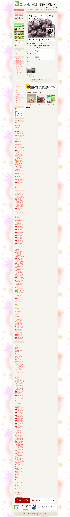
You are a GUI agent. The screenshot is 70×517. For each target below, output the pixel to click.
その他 (17, 105)
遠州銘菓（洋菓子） (18, 76)
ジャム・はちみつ (18, 58)
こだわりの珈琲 (18, 84)
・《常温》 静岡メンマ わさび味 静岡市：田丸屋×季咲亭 (19, 238)
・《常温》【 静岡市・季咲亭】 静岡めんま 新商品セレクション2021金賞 (19, 252)
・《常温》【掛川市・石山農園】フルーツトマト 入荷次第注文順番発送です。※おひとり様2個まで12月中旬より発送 (19, 152)
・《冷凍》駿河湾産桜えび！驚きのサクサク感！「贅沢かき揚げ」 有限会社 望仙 (21, 174)
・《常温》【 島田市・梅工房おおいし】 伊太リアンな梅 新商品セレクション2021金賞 (19, 255)
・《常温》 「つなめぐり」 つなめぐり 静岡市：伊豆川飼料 (19, 272)
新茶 (16, 117)
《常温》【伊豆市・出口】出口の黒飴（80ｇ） (47, 9)
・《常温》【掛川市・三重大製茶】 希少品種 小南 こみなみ (19, 161)
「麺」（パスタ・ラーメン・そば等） (19, 103)
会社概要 (16, 51)
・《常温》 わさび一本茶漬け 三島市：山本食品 (19, 236)
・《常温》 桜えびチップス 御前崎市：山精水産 (19, 259)
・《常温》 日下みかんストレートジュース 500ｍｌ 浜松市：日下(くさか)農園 (19, 261)
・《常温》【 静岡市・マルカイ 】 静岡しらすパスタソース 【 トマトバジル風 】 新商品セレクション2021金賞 (19, 244)
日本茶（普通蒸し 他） (19, 66)
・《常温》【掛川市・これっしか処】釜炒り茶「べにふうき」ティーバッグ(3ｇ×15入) (19, 482)
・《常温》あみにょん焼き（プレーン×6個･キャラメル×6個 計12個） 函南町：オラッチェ (19, 220)
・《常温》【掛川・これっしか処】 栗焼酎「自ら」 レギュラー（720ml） (19, 155)
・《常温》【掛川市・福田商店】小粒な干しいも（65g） (19, 488)
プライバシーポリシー (45, 513)
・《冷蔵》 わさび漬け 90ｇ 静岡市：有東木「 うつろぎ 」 (19, 202)
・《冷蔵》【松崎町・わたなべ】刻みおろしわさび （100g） (19, 158)
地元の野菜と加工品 (18, 62)
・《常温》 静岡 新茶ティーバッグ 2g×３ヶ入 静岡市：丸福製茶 (19, 230)
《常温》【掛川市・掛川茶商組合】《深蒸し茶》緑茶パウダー (50, 104)
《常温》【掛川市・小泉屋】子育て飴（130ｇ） (41, 104)
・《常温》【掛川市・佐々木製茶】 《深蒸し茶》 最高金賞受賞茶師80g (19, 311)
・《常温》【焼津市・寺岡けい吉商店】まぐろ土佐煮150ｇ (19, 327)
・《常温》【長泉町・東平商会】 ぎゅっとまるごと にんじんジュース (19, 241)
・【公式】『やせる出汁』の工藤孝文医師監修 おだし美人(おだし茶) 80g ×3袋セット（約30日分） (19, 170)
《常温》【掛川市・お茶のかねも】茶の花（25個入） (31, 104)
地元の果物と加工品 (18, 60)
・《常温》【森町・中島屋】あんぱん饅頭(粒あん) (19, 338)
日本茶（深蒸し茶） (18, 64)
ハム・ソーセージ (18, 98)
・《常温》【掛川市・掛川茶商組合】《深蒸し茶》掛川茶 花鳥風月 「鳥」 (19, 139)
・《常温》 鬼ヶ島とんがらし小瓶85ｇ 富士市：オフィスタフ (19, 233)
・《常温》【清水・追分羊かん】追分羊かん (19, 133)
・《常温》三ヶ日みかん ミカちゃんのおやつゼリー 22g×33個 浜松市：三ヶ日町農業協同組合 (19, 223)
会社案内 (16, 122)
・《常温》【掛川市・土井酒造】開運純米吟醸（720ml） (19, 314)
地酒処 (17, 90)
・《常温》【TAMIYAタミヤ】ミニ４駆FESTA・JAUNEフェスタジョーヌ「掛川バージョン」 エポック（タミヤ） (19, 184)
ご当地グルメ (18, 96)
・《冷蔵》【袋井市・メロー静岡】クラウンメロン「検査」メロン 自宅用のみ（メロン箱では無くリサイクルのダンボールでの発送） (19, 292)
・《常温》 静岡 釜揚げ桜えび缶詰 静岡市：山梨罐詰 (19, 264)
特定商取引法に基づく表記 (26, 513)
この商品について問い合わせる (32, 75)
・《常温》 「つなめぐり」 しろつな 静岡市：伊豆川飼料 (19, 269)
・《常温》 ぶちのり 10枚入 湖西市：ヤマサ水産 (19, 200)
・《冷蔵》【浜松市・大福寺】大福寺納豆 (19, 333)
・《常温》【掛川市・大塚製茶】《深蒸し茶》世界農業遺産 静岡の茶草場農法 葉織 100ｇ (19, 324)
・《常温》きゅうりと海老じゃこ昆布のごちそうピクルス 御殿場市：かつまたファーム (19, 190)
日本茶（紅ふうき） (18, 68)
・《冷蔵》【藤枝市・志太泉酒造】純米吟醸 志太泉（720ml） (19, 345)
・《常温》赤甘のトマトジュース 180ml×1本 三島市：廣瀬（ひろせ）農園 (19, 227)
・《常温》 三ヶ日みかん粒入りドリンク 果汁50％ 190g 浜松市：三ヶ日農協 (19, 275)
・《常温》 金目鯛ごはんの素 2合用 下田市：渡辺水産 (19, 213)
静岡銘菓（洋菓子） (18, 78)
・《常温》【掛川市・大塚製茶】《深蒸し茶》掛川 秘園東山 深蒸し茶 (19, 330)
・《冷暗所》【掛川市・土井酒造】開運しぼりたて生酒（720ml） (19, 317)
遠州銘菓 (17, 74)
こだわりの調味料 (18, 94)
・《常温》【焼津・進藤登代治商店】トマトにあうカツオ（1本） (19, 356)
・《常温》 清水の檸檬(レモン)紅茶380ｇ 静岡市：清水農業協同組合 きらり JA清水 (19, 197)
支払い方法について (32, 513)
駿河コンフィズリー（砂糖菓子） (35, 9)
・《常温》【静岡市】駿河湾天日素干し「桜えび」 (19, 289)
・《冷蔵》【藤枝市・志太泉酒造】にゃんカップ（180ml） (19, 348)
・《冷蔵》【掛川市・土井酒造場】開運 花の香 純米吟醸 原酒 (19, 284)
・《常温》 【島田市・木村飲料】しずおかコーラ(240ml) (19, 335)
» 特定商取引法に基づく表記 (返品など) (41, 89)
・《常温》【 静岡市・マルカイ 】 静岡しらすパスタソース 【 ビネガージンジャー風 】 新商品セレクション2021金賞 (19, 249)
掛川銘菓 (17, 70)
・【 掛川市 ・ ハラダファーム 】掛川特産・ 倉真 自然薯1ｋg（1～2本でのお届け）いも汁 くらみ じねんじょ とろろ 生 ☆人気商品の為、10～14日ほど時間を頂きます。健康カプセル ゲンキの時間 (19, 178)
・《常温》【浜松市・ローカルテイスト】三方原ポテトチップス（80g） (19, 136)
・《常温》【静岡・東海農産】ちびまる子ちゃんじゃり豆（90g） (19, 353)
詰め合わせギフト (18, 100)
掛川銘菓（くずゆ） (18, 72)
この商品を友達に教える (31, 76)
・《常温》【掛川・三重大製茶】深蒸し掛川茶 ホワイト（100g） (19, 305)
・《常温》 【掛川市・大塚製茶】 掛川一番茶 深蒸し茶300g (19, 302)
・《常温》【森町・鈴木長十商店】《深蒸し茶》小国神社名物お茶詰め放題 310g (19, 308)
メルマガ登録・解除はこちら (19, 494)
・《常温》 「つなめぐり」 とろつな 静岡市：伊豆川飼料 (19, 266)
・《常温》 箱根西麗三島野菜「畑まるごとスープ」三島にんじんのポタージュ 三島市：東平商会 (19, 216)
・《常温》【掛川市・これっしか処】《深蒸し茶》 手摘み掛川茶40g (19, 281)
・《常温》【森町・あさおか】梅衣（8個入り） (19, 359)
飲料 (16, 92)
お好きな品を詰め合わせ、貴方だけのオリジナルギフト (19, 126)
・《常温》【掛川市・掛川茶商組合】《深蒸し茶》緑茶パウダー (19, 296)
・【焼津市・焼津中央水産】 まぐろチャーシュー (19, 187)
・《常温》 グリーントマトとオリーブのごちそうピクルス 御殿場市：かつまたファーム (19, 194)
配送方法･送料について (39, 513)
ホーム (28, 9)
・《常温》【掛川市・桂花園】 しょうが (19, 466)
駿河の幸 (17, 88)
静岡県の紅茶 (18, 86)
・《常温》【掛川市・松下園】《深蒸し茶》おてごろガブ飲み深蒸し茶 (19, 471)
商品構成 (16, 53)
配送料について (17, 127)
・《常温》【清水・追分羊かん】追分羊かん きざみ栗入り (19, 299)
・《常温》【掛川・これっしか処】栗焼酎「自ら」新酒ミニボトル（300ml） (19, 148)
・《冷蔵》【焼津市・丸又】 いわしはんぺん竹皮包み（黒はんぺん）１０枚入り (19, 164)
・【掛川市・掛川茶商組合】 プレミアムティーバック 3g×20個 (19, 167)
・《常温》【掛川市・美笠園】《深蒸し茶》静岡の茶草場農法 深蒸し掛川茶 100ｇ (19, 320)
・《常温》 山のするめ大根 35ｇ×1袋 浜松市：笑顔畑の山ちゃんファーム (19, 278)
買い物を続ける (29, 74)
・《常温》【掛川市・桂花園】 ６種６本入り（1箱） (19, 287)
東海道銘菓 (17, 82)
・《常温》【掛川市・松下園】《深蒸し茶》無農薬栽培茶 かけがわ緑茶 (19, 469)
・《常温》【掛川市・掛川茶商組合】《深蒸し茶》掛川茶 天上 (19, 145)
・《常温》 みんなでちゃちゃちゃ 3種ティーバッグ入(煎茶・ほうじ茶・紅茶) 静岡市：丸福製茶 (19, 209)
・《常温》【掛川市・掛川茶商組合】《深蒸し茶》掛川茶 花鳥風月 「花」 (19, 142)
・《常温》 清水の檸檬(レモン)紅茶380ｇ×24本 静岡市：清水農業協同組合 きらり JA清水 (19, 206)
